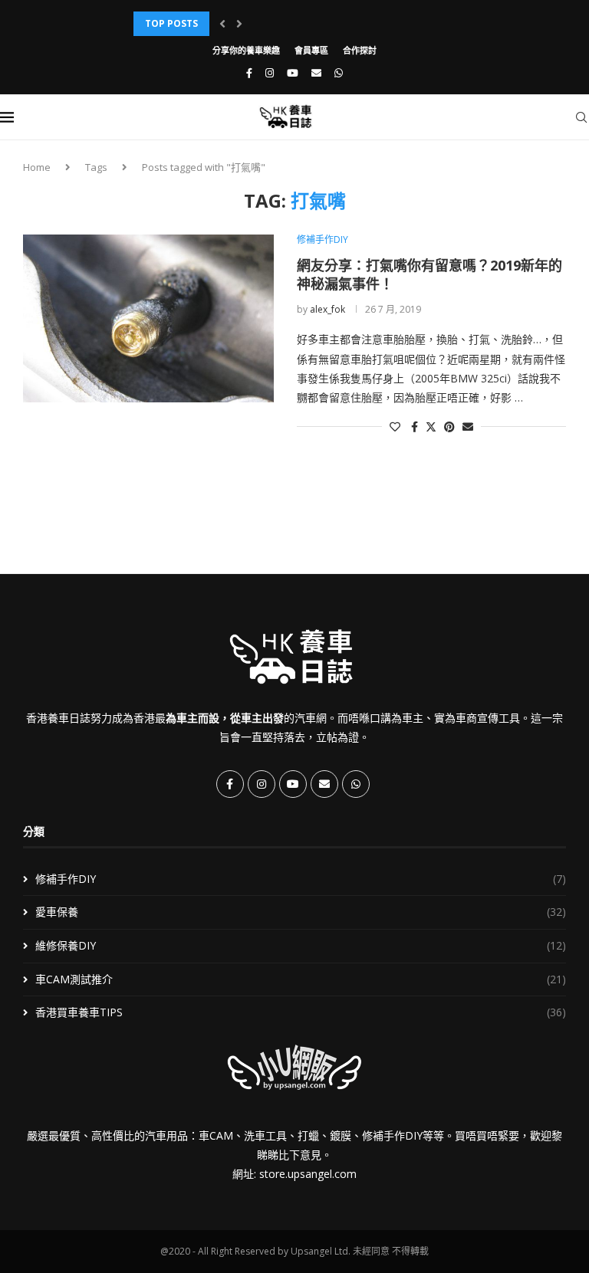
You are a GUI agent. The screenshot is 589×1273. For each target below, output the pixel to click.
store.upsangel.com (308, 1173)
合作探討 (360, 50)
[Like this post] (395, 426)
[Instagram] (269, 73)
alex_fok (327, 309)
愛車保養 (300, 911)
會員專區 (311, 50)
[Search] (581, 117)
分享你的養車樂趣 (246, 50)
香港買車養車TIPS (300, 1012)
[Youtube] (292, 73)
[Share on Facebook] (414, 426)
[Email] (316, 73)
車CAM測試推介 (300, 979)
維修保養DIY (300, 945)
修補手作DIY (300, 878)
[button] (222, 23)
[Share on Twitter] (431, 426)
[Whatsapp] (338, 73)
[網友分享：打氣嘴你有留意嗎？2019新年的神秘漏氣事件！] (148, 318)
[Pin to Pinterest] (449, 426)
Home (37, 167)
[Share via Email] (467, 426)
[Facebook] (249, 73)
